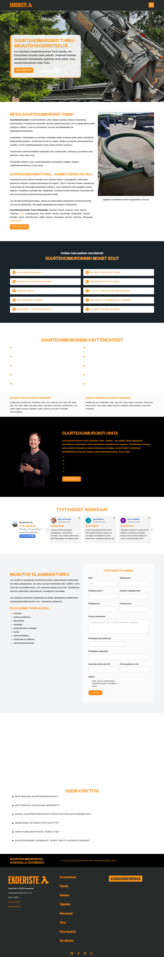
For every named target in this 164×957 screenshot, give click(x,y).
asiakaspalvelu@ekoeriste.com (20, 893)
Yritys (63, 922)
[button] (151, 5)
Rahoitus (64, 895)
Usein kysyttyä (68, 931)
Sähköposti (125, 578)
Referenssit (66, 913)
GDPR (91, 677)
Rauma (13, 221)
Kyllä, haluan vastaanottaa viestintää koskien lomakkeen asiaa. (104, 683)
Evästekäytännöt (14, 906)
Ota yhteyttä (67, 940)
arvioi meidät (26, 536)
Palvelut (64, 886)
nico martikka (133, 519)
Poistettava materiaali (98, 651)
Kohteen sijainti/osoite (130, 591)
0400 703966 (13, 897)
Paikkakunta (94, 604)
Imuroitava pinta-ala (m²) (99, 664)
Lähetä (95, 693)
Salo (22, 213)
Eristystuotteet (68, 877)
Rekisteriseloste (14, 902)
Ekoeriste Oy (26, 522)
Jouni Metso (98, 519)
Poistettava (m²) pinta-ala (99, 638)
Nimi (91, 578)
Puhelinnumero (96, 591)
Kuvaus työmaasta (96, 616)
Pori (20, 221)
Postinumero (126, 604)
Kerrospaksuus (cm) (129, 664)
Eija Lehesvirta (64, 519)
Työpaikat (65, 904)
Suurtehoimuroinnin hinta (75, 441)
